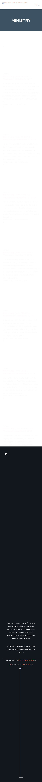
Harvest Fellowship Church (27, 660)
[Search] (36, 4)
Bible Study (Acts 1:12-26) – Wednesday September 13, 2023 (19, 314)
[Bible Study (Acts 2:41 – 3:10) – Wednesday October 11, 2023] (20, 235)
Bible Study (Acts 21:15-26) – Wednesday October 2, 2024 (17, 77)
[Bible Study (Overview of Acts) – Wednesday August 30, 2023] (20, 411)
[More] (39, 5)
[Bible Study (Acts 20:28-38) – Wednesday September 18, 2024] (20, 120)
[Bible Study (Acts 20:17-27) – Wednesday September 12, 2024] (20, 177)
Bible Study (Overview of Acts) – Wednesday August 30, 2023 (19, 429)
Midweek (5, 74)
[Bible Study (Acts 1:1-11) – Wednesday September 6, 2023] (20, 353)
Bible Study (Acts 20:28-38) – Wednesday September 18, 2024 (19, 138)
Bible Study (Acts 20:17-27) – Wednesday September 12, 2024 (19, 196)
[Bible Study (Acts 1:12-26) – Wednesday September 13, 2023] (20, 296)
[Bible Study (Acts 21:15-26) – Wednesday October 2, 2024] (20, 59)
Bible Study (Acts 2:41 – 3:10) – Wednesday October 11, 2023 (17, 253)
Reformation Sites (27, 664)
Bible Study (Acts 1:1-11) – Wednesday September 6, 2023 (18, 372)
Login (11, 664)
